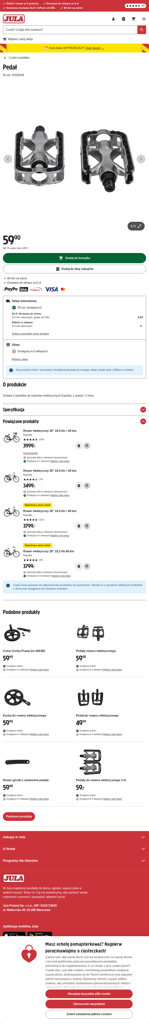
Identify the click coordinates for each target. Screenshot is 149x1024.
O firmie (9, 849)
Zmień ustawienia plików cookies (89, 1014)
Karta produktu (30, 453)
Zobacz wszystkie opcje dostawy (30, 333)
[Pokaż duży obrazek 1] (74, 158)
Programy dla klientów (20, 860)
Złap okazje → (95, 48)
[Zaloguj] (113, 19)
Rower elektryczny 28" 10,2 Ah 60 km (56, 552)
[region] (74, 980)
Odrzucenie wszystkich (89, 1003)
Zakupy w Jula (14, 837)
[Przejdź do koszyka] (133, 19)
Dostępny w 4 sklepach (48, 535)
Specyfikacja (13, 410)
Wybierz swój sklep (20, 39)
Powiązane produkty (21, 421)
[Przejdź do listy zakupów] (123, 19)
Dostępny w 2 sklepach (48, 461)
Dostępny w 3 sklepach (48, 495)
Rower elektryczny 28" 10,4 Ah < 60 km (56, 435)
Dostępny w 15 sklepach (49, 576)
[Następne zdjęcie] (141, 159)
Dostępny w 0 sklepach (28, 669)
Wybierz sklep (20, 359)
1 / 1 (133, 226)
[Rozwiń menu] (144, 19)
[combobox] (74, 29)
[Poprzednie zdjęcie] (8, 159)
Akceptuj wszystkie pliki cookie (89, 993)
